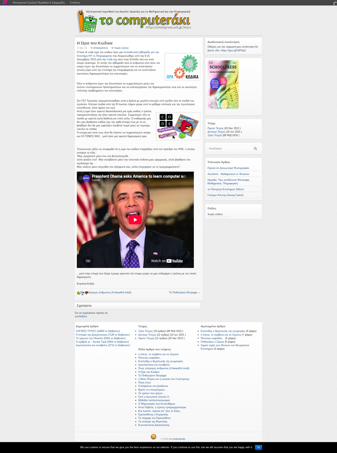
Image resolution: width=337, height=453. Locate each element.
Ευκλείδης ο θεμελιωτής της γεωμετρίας (160, 361)
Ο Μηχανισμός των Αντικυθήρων (156, 403)
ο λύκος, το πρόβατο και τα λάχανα (158, 354)
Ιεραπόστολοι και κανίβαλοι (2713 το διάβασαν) (103, 345)
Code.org (112, 59)
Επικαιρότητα (101, 48)
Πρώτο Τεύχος (215, 128)
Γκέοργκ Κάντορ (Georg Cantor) (225, 195)
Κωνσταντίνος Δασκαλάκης (153, 425)
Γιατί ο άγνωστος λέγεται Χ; (154, 396)
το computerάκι (177, 439)
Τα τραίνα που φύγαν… (151, 393)
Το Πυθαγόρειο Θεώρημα (185, 292)
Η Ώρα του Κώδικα (149, 372)
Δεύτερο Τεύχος (216, 131)
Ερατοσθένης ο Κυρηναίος (153, 414)
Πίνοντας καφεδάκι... (212, 338)
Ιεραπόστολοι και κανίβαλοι (154, 364)
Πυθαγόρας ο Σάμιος (212, 341)
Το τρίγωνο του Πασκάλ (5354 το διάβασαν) (100, 338)
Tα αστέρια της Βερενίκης (152, 421)
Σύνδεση (75, 2)
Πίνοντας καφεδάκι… (150, 357)
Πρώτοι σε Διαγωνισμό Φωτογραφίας (228, 168)
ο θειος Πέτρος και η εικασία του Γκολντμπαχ (163, 379)
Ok (258, 447)
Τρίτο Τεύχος (215, 135)
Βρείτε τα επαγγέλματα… (152, 389)
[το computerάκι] (168, 21)
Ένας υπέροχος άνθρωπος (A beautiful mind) (104, 292)
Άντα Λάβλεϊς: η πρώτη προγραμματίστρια (162, 407)
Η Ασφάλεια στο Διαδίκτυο (153, 386)
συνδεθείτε (81, 316)
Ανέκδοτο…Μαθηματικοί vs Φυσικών (228, 174)
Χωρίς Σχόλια (121, 48)
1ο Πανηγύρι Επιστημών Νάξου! (226, 189)
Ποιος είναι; (144, 382)
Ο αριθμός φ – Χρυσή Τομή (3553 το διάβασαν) (102, 341)
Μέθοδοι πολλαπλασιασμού (154, 400)
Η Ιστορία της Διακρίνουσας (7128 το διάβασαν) (103, 334)
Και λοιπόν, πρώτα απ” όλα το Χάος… (160, 411)
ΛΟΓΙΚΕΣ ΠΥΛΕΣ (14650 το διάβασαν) (98, 331)
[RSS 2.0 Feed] (153, 439)
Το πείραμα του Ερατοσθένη (154, 418)
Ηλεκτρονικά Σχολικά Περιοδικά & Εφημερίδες (39, 2)
